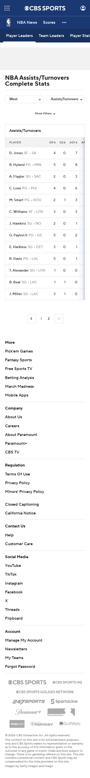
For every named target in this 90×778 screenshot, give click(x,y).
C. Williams (18, 212)
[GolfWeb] (70, 723)
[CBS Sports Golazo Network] (45, 691)
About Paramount (21, 434)
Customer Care (19, 543)
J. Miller (15, 294)
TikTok (10, 574)
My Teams (14, 657)
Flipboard (14, 618)
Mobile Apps (16, 395)
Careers (12, 425)
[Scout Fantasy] (42, 723)
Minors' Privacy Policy (24, 491)
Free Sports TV (18, 368)
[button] (7, 8)
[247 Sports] (28, 700)
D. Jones (16, 153)
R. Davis (15, 259)
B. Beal (14, 282)
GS (62, 142)
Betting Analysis (19, 377)
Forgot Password (20, 666)
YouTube (13, 565)
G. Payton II (18, 235)
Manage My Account (23, 640)
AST (72, 142)
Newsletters (16, 649)
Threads (12, 609)
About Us (13, 416)
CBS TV (12, 452)
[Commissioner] (61, 710)
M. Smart (16, 200)
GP (51, 142)
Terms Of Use (17, 474)
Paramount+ (16, 443)
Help (9, 535)
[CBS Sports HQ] (67, 681)
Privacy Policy (17, 482)
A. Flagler (16, 176)
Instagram (14, 583)
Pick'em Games (19, 351)
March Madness (19, 386)
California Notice (20, 513)
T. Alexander (19, 270)
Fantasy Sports (18, 360)
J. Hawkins (17, 223)
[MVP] (17, 722)
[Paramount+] (28, 711)
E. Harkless (17, 247)
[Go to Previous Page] (31, 318)
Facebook (13, 592)
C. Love (15, 188)
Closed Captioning (22, 504)
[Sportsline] (64, 700)
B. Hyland (16, 165)
